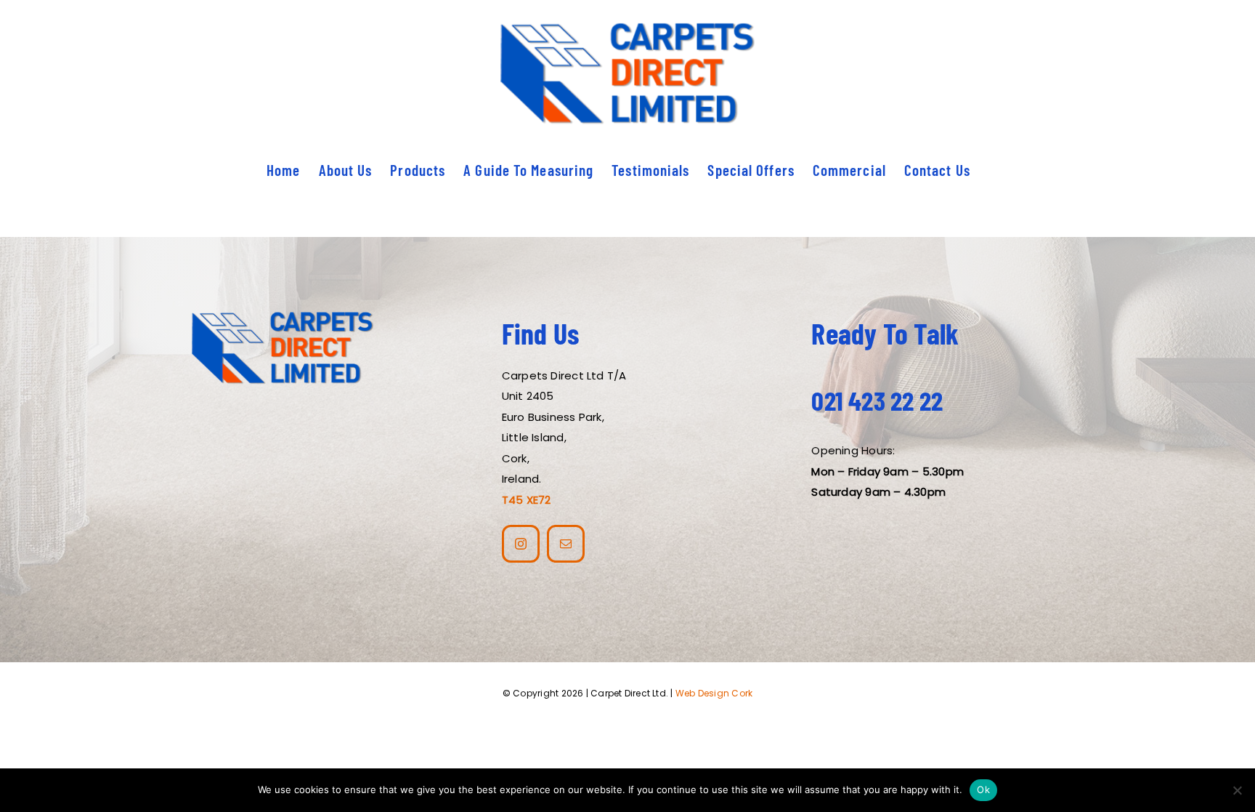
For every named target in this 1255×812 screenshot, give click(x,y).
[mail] (566, 544)
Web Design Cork (713, 693)
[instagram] (521, 544)
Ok (983, 789)
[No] (1237, 790)
